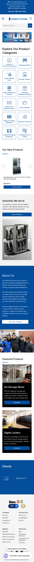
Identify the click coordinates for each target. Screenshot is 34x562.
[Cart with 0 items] (31, 18)
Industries (5, 518)
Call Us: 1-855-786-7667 (17, 11)
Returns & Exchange (8, 537)
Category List (6, 520)
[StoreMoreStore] (17, 19)
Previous (3, 166)
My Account (22, 515)
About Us (5, 515)
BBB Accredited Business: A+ (17, 2)
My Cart (21, 520)
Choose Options (17, 187)
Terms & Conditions (8, 539)
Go (30, 25)
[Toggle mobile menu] (3, 18)
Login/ (21, 518)
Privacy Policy (6, 542)
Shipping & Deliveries (8, 534)
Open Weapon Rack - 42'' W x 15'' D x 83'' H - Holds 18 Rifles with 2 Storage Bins (17, 178)
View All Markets (17, 214)
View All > (5, 153)
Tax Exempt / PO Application (24, 539)
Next (30, 166)
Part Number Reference (22, 535)
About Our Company (15, 322)
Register (25, 518)
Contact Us (5, 523)
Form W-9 (22, 542)
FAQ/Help (5, 531)
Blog (20, 531)
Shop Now (17, 402)
